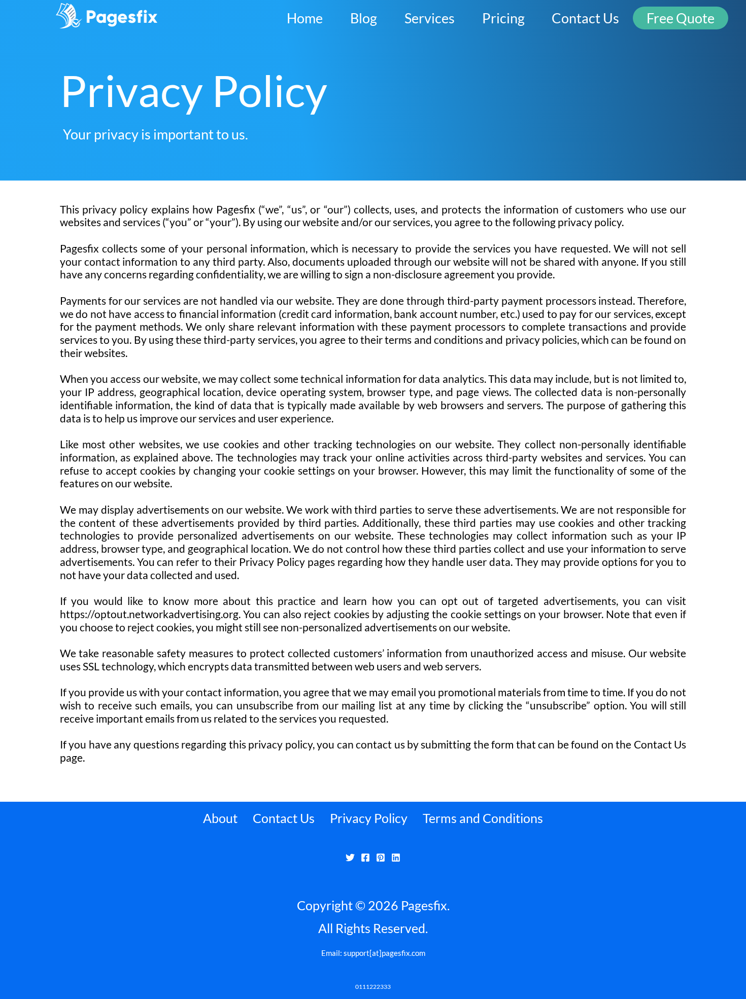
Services (429, 18)
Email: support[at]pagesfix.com (373, 952)
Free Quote (681, 18)
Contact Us (585, 18)
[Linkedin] (395, 857)
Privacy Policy (369, 818)
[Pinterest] (380, 857)
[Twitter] (350, 857)
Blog (363, 18)
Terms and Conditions (483, 818)
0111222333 (373, 986)
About (220, 818)
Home (305, 18)
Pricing (503, 18)
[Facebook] (365, 857)
